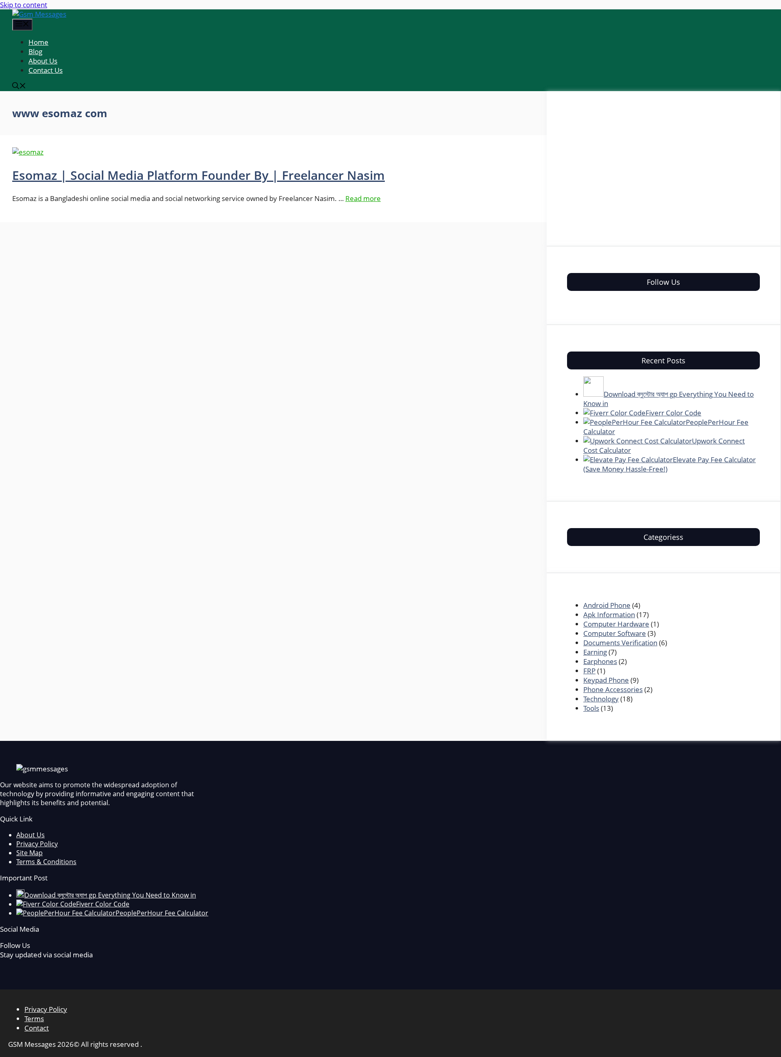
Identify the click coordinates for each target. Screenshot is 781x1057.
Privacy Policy (37, 843)
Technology (601, 698)
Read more (363, 198)
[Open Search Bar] (19, 86)
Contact (36, 1028)
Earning (595, 652)
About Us (42, 61)
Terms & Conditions (46, 861)
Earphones (600, 661)
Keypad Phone (606, 680)
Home (38, 42)
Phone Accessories (613, 689)
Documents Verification (620, 642)
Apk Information (609, 614)
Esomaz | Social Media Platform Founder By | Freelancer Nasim (198, 175)
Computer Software (614, 633)
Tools (591, 708)
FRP (589, 670)
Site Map (29, 852)
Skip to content (23, 4)
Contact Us (45, 70)
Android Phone (606, 605)
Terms (34, 1018)
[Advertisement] (663, 168)
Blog (35, 51)
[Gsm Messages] (39, 14)
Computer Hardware (616, 624)
